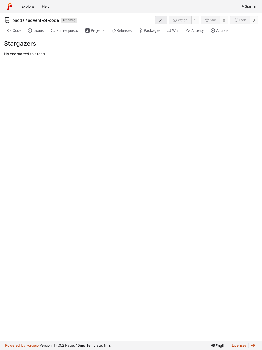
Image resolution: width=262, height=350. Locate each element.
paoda (18, 20)
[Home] (10, 6)
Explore (27, 6)
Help (46, 6)
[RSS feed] (161, 20)
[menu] (219, 345)
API (253, 345)
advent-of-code (43, 20)
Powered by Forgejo (22, 345)
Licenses (239, 345)
